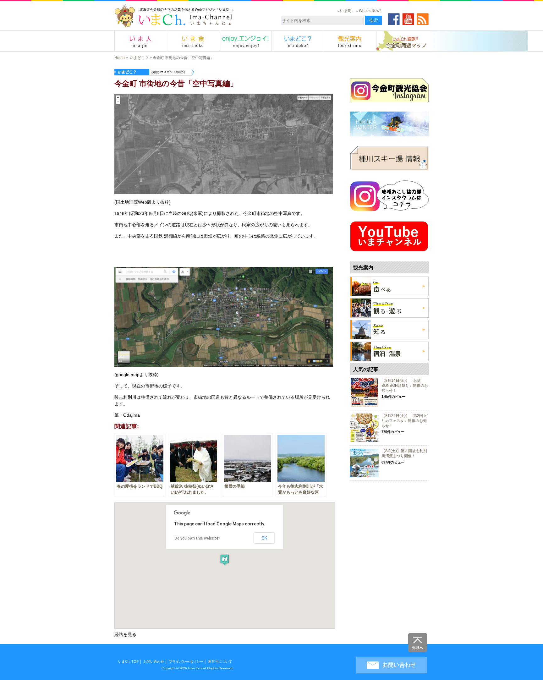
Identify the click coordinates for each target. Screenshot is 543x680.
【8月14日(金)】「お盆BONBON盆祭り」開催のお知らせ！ (404, 385)
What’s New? (370, 10)
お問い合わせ (153, 661)
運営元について (220, 661)
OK (264, 537)
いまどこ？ (139, 58)
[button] (225, 560)
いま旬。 (347, 10)
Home (119, 58)
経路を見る (125, 634)
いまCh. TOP (128, 661)
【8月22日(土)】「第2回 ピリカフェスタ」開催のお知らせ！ (404, 421)
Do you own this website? (197, 538)
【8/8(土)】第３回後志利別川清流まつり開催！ (404, 453)
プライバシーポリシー (186, 661)
